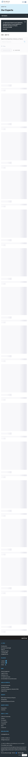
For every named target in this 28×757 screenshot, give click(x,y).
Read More (5, 29)
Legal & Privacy (4, 673)
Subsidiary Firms (4, 675)
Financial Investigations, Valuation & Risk (9, 689)
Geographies (4, 708)
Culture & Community (5, 716)
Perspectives (4, 699)
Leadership (3, 723)
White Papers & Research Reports (8, 697)
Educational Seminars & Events (7, 701)
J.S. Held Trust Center (5, 677)
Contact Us (3, 727)
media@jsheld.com (5, 734)
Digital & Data (4, 691)
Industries (3, 709)
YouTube (3, 662)
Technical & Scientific (5, 685)
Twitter (2, 664)
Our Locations (4, 722)
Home (2, 34)
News (2, 725)
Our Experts (3, 720)
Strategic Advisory (5, 687)
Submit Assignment (5, 671)
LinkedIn (3, 661)
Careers (3, 718)
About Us (7, 34)
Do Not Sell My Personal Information (9, 678)
